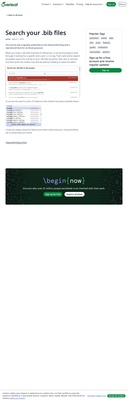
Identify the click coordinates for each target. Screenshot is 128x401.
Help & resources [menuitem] (93, 4)
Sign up (105, 70)
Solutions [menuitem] (57, 4)
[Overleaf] (10, 4)
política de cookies (17, 398)
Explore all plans (74, 194)
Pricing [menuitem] (79, 4)
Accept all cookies (116, 396)
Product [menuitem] (45, 4)
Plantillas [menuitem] (70, 4)
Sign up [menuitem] (111, 4)
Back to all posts (14, 15)
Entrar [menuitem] (122, 4)
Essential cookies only (97, 395)
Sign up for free (52, 194)
